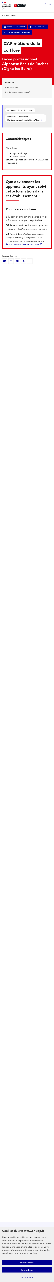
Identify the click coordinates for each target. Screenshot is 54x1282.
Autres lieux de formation (18, 32)
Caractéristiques (11, 87)
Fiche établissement (16, 26)
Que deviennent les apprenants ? (17, 92)
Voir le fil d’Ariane (8, 15)
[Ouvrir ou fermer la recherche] (45, 4)
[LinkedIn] (17, 261)
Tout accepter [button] (27, 1262)
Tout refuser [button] (27, 1269)
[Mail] (11, 261)
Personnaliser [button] (27, 1277)
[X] (23, 261)
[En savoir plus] (42, 120)
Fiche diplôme (39, 26)
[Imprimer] (4, 261)
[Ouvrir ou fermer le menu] (50, 4)
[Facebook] (30, 261)
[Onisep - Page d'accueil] (20, 5)
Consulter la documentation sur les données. (22, 244)
